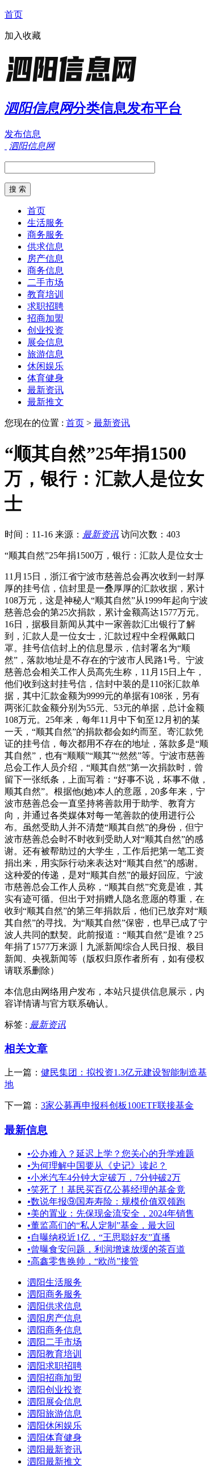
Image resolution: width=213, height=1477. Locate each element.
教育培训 (45, 294)
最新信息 (26, 1130)
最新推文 (45, 402)
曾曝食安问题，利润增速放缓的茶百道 (106, 1249)
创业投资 (45, 330)
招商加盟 (45, 318)
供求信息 (45, 246)
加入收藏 (23, 35)
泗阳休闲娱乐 (54, 1425)
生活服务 (45, 222)
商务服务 (45, 234)
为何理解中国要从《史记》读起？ (97, 1165)
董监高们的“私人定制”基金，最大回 (101, 1225)
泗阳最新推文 (54, 1461)
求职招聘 (45, 306)
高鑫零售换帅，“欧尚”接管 (83, 1261)
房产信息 (45, 258)
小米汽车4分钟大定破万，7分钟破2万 (104, 1177)
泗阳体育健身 (54, 1437)
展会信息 (45, 342)
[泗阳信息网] (76, 82)
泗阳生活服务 (54, 1282)
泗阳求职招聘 (54, 1366)
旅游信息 (45, 354)
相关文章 (26, 1048)
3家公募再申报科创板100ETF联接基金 (117, 1105)
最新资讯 (45, 390)
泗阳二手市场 (54, 1342)
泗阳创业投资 (54, 1390)
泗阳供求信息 (54, 1306)
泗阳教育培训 (54, 1354)
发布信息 (23, 134)
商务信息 (45, 270)
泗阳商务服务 (54, 1294)
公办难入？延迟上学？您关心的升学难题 (110, 1154)
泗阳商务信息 (54, 1330)
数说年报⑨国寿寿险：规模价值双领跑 (106, 1201)
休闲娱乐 (45, 366)
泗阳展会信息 (54, 1401)
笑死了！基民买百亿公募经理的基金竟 (106, 1189)
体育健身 (45, 378)
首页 (14, 14)
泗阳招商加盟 (54, 1378)
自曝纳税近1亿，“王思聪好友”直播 (98, 1237)
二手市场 (45, 282)
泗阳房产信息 (54, 1318)
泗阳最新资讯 (54, 1449)
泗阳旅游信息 (54, 1413)
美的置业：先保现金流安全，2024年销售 (110, 1213)
